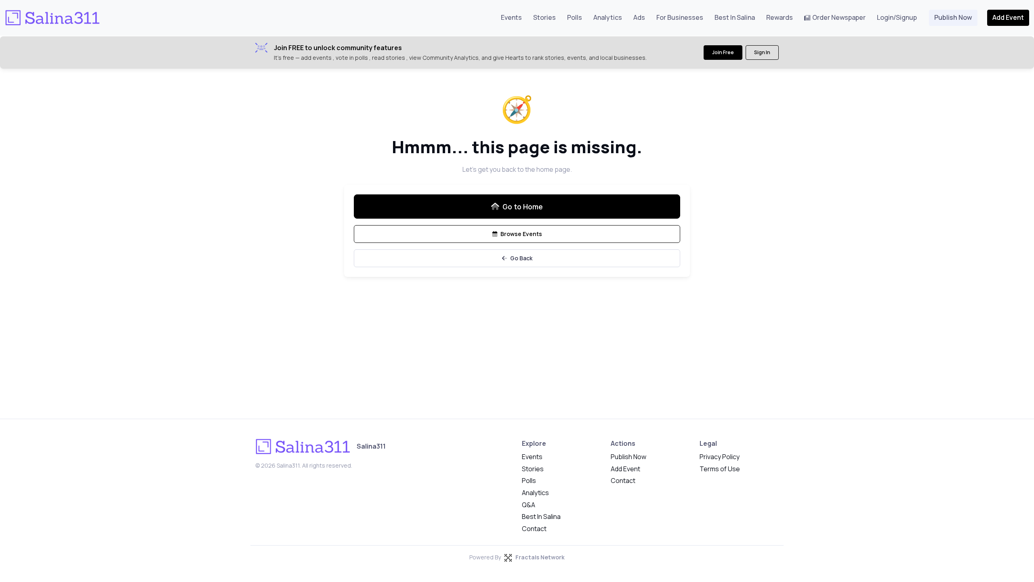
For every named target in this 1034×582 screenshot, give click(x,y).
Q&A (528, 504)
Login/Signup (897, 17)
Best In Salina (735, 17)
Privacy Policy (720, 456)
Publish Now (953, 17)
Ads (639, 17)
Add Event (1008, 17)
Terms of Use (720, 468)
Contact (534, 528)
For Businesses (679, 17)
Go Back (521, 258)
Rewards (779, 17)
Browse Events (521, 234)
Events (511, 17)
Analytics (607, 17)
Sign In (762, 52)
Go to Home (522, 206)
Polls (574, 17)
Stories (544, 17)
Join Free (723, 52)
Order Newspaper (839, 17)
